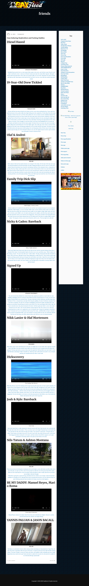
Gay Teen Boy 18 (65, 97)
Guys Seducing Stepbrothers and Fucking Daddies (26, 38)
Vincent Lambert (65, 91)
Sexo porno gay (64, 163)
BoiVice (63, 84)
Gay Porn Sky (64, 95)
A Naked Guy (64, 63)
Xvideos (63, 167)
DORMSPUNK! (64, 86)
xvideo (62, 170)
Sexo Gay (63, 53)
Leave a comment (11, 560)
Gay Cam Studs (64, 73)
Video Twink (64, 44)
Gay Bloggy (64, 50)
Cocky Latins (64, 78)
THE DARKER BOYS (66, 67)
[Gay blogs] (71, 111)
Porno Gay (63, 55)
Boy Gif (63, 61)
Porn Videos (71, 125)
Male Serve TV (64, 48)
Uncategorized (21, 34)
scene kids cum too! (66, 105)
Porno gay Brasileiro (66, 56)
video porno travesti (66, 157)
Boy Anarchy (64, 101)
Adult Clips (70, 128)
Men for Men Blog (65, 83)
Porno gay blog (64, 154)
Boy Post (63, 42)
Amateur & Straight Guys (67, 81)
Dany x (62, 94)
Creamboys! (64, 103)
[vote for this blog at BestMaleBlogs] (71, 116)
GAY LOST (63, 39)
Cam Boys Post (64, 64)
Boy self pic (64, 52)
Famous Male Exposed (66, 66)
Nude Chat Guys (65, 80)
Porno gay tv (64, 151)
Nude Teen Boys (65, 92)
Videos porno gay (65, 148)
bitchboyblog (64, 77)
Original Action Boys (66, 41)
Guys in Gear (64, 69)
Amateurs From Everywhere (67, 72)
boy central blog (65, 98)
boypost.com (64, 100)
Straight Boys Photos (66, 45)
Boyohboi (63, 87)
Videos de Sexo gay (65, 160)
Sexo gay (63, 59)
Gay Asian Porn (64, 70)
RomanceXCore (64, 89)
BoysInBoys (64, 75)
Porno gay (63, 58)
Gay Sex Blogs (64, 106)
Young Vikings (64, 47)
